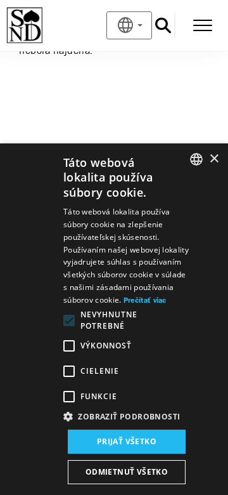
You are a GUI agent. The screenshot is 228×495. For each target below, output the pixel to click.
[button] (126, 417)
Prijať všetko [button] (126, 441)
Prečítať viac (145, 301)
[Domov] (45, 25)
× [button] (213, 159)
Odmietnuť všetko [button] (127, 471)
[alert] (114, 319)
